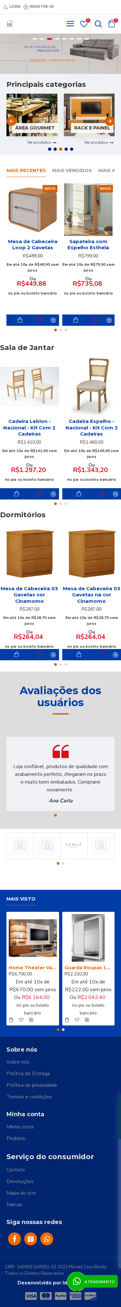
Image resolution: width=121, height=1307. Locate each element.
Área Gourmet (35, 128)
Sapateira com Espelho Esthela (88, 244)
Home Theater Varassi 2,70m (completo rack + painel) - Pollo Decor (33, 968)
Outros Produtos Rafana (101, 857)
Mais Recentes (26, 170)
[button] (11, 121)
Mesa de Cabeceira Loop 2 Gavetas (32, 244)
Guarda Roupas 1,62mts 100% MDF (89, 968)
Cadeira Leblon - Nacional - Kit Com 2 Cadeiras (29, 427)
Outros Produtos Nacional (47, 857)
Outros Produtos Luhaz (74, 857)
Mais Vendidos (72, 170)
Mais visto (20, 899)
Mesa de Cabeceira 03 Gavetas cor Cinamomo (29, 594)
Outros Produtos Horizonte (20, 857)
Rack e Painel (92, 128)
